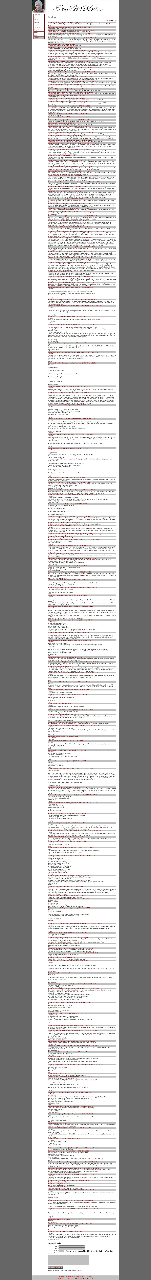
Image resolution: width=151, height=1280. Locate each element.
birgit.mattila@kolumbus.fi (76, 1148)
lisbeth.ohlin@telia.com (71, 101)
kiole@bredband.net (71, 689)
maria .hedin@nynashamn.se (68, 1052)
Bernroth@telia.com (70, 208)
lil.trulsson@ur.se (68, 813)
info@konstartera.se (71, 682)
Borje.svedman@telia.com (73, 89)
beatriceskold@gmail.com (80, 56)
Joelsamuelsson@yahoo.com (67, 114)
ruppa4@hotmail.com (66, 522)
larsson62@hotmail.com (67, 823)
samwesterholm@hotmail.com (84, 1278)
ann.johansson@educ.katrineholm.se (77, 830)
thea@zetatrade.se (80, 725)
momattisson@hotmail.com (74, 558)
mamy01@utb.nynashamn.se (81, 1064)
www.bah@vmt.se (71, 525)
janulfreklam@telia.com (71, 126)
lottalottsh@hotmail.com (72, 287)
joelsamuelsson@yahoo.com (75, 92)
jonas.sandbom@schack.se (74, 363)
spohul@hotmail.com (70, 787)
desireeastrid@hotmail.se (73, 419)
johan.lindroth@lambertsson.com (75, 953)
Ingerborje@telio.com (72, 227)
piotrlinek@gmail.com (69, 316)
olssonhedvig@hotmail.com (73, 855)
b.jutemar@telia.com (71, 1002)
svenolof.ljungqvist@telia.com (74, 1030)
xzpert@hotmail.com (70, 106)
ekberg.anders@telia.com (72, 324)
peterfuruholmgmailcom (76, 282)
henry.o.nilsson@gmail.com (72, 95)
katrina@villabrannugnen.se (72, 30)
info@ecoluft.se (69, 504)
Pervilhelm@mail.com (73, 149)
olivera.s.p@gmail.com (67, 750)
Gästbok (36, 37)
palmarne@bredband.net (69, 1092)
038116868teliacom (75, 276)
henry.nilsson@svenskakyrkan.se (70, 434)
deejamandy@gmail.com (67, 211)
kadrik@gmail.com (70, 714)
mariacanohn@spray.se (72, 937)
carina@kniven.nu (68, 553)
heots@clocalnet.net (68, 694)
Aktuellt (36, 32)
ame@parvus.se (72, 908)
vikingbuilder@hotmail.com (71, 132)
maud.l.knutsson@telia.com (73, 247)
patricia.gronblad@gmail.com (75, 1174)
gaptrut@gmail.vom (71, 27)
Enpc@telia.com (70, 98)
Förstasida (37, 14)
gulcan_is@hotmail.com (67, 595)
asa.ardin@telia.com (72, 220)
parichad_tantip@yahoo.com (74, 795)
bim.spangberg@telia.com (73, 847)
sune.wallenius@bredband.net (74, 299)
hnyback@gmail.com (71, 61)
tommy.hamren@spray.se (70, 546)
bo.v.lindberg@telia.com (70, 640)
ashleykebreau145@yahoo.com (75, 81)
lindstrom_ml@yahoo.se (77, 587)
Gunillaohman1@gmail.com (73, 72)
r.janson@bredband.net (72, 960)
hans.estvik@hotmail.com (70, 76)
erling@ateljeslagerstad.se (75, 186)
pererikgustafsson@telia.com (71, 606)
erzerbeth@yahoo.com (78, 352)
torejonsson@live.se (70, 160)
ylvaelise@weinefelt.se (71, 166)
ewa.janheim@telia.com (71, 237)
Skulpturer (36, 22)
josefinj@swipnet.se (73, 620)
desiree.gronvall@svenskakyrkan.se (77, 262)
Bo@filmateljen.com (70, 120)
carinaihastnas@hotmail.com (74, 38)
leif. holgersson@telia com (73, 1041)
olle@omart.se (71, 405)
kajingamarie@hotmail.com (75, 1162)
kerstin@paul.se (68, 191)
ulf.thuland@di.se (67, 1231)
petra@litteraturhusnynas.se (76, 672)
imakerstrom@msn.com (72, 722)
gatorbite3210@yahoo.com (72, 948)
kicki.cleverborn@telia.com (74, 386)
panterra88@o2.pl (64, 199)
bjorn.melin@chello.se (69, 1180)
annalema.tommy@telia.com (76, 175)
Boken (35, 35)
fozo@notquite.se (68, 837)
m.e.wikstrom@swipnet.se (72, 1128)
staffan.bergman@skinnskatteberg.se (77, 923)
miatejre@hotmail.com (72, 1025)
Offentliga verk (38, 19)
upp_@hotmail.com (72, 392)
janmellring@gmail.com (70, 33)
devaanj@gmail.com (69, 448)
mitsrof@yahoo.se (63, 271)
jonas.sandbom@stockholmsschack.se (77, 67)
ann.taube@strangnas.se (70, 516)
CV (35, 17)
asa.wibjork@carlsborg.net (71, 632)
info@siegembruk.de (76, 984)
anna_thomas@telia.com (70, 572)
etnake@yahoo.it (70, 895)
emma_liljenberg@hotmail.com (75, 802)
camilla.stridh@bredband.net (69, 657)
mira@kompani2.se (64, 741)
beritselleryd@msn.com (71, 171)
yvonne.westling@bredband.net (75, 662)
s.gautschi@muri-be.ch (80, 50)
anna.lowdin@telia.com (66, 761)
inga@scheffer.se (69, 841)
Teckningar (37, 27)
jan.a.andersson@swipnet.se (82, 1046)
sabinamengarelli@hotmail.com (76, 143)
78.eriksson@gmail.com (67, 135)
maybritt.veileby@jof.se (72, 768)
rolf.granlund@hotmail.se (71, 140)
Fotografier (37, 30)
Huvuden (36, 25)
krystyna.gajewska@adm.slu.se (76, 539)
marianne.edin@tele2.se (72, 482)
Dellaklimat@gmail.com (74, 22)
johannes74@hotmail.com (75, 251)
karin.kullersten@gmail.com (74, 490)
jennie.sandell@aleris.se (72, 258)
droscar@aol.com (78, 1200)
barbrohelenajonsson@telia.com (70, 710)
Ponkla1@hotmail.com (68, 477)
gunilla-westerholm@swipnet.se (69, 1106)
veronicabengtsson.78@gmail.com (78, 306)
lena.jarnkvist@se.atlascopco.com (75, 1208)
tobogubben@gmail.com (68, 566)
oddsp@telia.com (70, 343)
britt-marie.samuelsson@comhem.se (81, 231)
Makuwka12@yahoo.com (80, 182)
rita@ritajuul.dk (64, 886)
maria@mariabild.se (69, 1151)
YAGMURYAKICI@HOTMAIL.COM (74, 84)
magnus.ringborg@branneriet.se (76, 988)
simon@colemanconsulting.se (75, 216)
